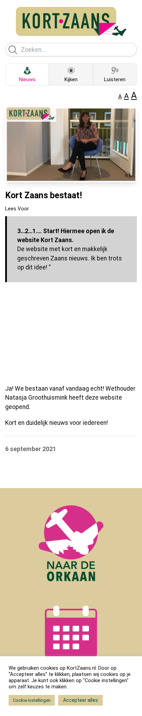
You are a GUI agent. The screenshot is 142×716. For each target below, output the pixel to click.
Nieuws (27, 79)
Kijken (71, 79)
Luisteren (114, 79)
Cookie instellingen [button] (32, 700)
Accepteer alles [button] (80, 700)
